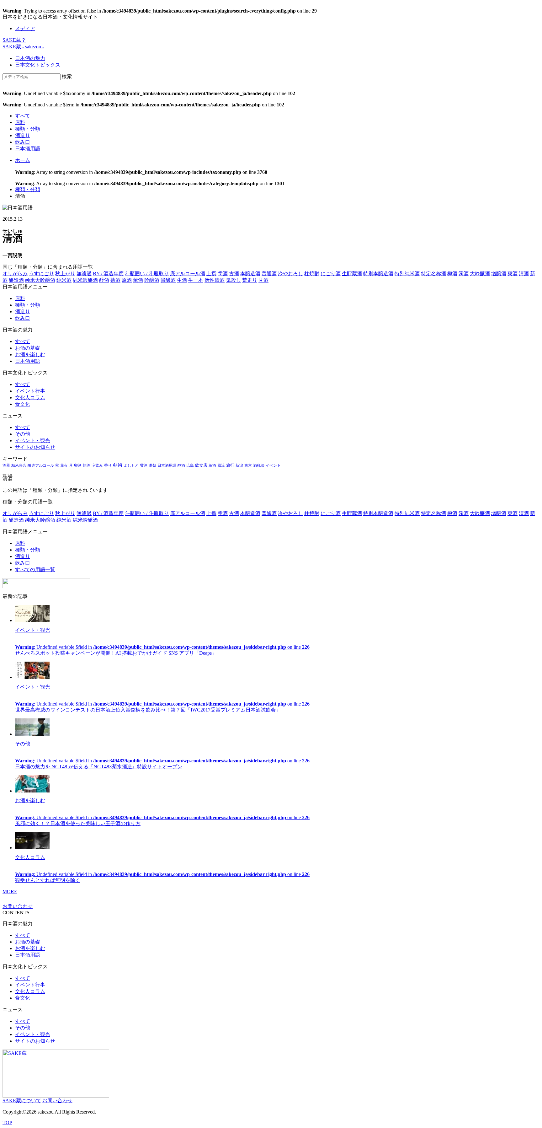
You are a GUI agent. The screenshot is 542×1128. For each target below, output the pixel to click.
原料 (20, 122)
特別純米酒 (407, 273)
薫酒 (138, 280)
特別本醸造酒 (378, 273)
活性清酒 (215, 280)
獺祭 (152, 465)
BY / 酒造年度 (108, 273)
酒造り (22, 135)
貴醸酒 (168, 280)
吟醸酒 (151, 280)
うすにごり (41, 273)
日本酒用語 (27, 148)
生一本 (195, 280)
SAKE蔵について (22, 1100)
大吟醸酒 (480, 273)
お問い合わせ (18, 906)
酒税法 (258, 465)
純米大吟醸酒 (40, 280)
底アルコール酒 (187, 273)
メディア (25, 28)
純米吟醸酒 (85, 280)
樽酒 (452, 273)
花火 (64, 465)
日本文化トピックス (37, 64)
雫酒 (223, 273)
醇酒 (104, 280)
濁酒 (464, 273)
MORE (10, 891)
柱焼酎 (311, 273)
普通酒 (269, 273)
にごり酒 (331, 273)
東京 (248, 465)
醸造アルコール (41, 465)
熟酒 (115, 280)
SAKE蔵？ (14, 40)
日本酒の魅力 (30, 58)
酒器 (6, 465)
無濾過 (84, 273)
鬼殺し (233, 280)
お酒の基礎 (27, 348)
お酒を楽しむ (30, 354)
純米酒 (64, 280)
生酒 (182, 280)
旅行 (230, 465)
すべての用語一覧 (35, 569)
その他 (22, 434)
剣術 (117, 465)
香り (108, 465)
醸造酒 (16, 280)
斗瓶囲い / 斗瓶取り (147, 273)
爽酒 (512, 273)
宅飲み (97, 465)
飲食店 (201, 465)
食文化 (22, 404)
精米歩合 (18, 465)
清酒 (524, 273)
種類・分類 (27, 129)
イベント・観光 (32, 440)
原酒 (127, 280)
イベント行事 (30, 391)
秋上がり (65, 273)
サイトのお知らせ (35, 447)
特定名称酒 (433, 273)
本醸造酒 (250, 273)
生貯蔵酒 (352, 273)
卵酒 (78, 465)
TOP (7, 1122)
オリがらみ (15, 273)
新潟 (239, 465)
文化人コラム (30, 397)
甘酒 (263, 280)
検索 (67, 76)
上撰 (211, 273)
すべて (22, 115)
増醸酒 (498, 273)
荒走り (249, 280)
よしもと (131, 465)
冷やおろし (290, 273)
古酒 (234, 273)
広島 (190, 465)
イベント (273, 465)
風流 (221, 465)
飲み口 (22, 142)
